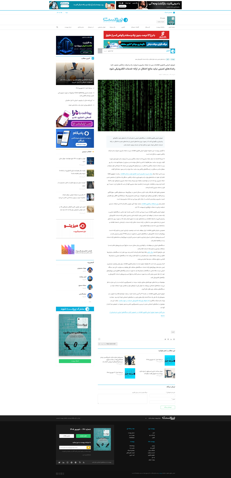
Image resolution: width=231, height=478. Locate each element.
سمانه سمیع (82, 285)
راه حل (153, 457)
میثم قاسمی (82, 294)
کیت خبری (132, 455)
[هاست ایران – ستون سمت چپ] (75, 45)
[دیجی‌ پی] (149, 5)
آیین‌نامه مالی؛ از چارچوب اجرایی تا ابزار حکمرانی (78, 100)
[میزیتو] (75, 228)
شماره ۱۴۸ (162, 18)
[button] (57, 27)
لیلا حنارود (108, 51)
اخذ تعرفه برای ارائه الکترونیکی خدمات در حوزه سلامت (134, 301)
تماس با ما (132, 448)
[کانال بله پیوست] (82, 5)
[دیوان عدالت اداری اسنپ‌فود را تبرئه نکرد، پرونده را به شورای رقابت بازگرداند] (170, 378)
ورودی (153, 446)
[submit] (88, 447)
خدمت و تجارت (151, 453)
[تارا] (75, 117)
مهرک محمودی (82, 268)
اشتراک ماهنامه (160, 22)
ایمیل (174, 399)
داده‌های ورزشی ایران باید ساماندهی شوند (80, 105)
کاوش (153, 438)
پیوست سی (131, 435)
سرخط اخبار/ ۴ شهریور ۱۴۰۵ (115, 372)
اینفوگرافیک (131, 438)
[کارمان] (75, 249)
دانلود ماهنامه (83, 436)
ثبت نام (59, 13)
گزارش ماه (152, 448)
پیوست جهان (152, 460)
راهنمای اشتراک (168, 13)
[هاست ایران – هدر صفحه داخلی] (136, 44)
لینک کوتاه (103, 344)
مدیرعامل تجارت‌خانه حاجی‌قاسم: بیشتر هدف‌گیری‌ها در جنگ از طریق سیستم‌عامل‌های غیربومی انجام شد (111, 359)
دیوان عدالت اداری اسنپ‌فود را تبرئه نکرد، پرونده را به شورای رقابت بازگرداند (151, 372)
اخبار (168, 50)
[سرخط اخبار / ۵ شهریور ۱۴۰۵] (170, 365)
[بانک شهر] (136, 35)
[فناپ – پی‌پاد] (75, 138)
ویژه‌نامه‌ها (132, 446)
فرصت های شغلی (130, 453)
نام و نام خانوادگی (171, 392)
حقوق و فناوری (151, 455)
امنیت (173, 332)
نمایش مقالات (66, 436)
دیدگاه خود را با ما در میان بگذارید (139, 392)
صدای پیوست (131, 433)
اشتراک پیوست (75, 361)
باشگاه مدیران (151, 450)
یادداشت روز (152, 435)
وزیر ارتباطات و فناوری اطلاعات (149, 204)
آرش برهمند (82, 277)
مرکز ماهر (150, 252)
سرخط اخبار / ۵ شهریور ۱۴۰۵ (154, 360)
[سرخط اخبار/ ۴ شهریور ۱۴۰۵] (130, 378)
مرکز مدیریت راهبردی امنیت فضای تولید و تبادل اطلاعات (136, 174)
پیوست (172, 59)
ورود (66, 13)
